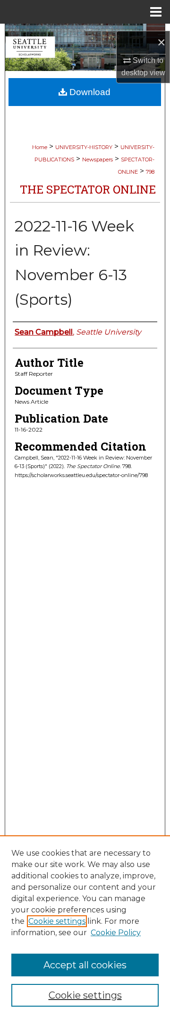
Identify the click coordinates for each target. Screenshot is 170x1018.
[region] (85, 926)
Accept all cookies (85, 965)
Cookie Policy (116, 932)
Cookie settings (56, 921)
